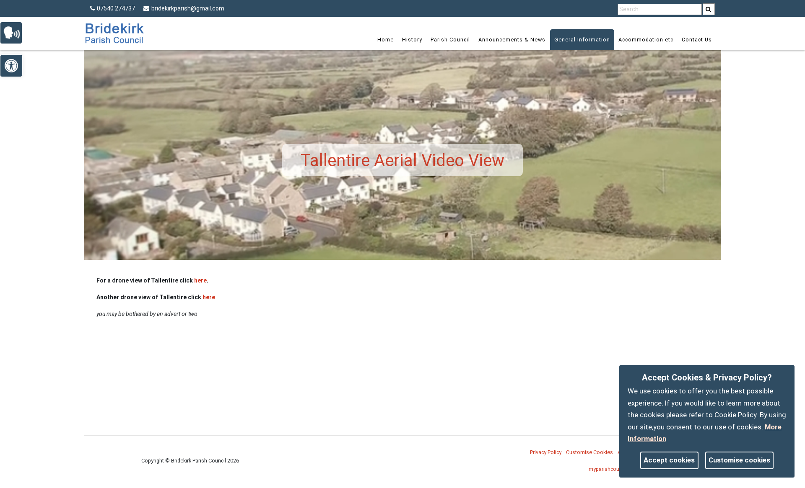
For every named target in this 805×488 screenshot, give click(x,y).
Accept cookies (669, 460)
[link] (708, 9)
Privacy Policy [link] (545, 452)
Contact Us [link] (697, 39)
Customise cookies (739, 460)
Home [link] (385, 39)
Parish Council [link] (450, 39)
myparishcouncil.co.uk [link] (615, 469)
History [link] (412, 39)
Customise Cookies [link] (589, 452)
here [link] (200, 280)
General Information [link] (582, 39)
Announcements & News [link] (511, 39)
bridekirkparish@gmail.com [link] (187, 8)
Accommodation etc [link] (645, 39)
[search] (709, 9)
